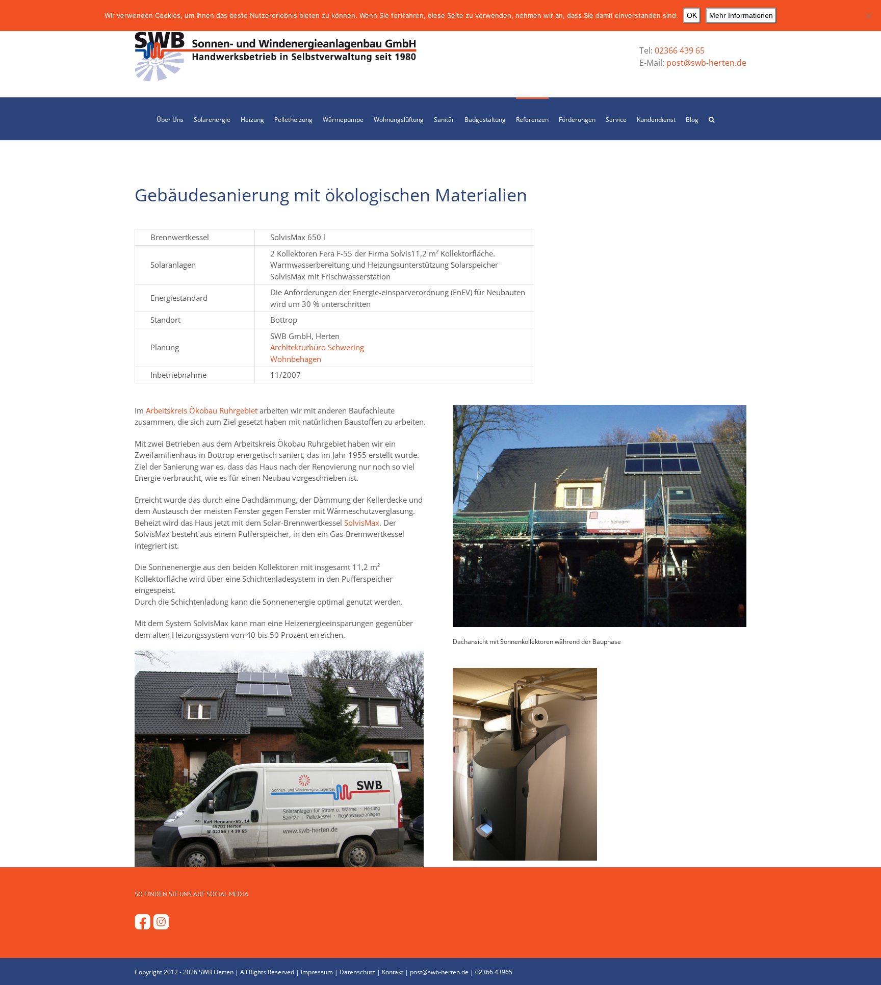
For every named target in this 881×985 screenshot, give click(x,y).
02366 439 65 (680, 50)
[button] (711, 118)
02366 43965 (493, 972)
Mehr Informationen (741, 15)
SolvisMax (361, 522)
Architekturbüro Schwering (317, 347)
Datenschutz (357, 972)
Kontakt (392, 972)
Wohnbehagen (295, 359)
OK (692, 15)
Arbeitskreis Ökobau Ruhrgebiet (201, 410)
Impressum (317, 972)
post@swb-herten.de (705, 62)
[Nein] (868, 16)
